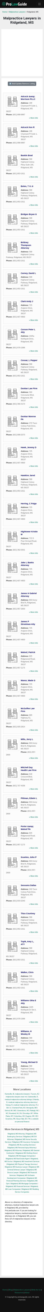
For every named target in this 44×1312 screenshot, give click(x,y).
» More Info (33, 118)
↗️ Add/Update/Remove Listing (22, 84)
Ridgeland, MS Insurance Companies (25, 1142)
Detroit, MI (8, 1111)
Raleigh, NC (34, 1111)
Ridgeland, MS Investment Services (26, 1161)
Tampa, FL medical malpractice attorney (20, 1105)
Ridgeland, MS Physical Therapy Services (22, 1164)
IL (10, 1108)
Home (4, 12)
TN (29, 1119)
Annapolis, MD (32, 1108)
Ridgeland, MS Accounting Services (22, 1145)
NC (7, 1113)
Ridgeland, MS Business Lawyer (16, 1167)
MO (15, 1111)
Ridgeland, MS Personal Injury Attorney (21, 1148)
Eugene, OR (30, 1116)
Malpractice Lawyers (17, 12)
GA (7, 1108)
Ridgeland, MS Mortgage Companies (21, 1156)
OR (36, 1116)
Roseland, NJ (14, 1113)
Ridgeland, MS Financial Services (18, 1186)
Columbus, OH (19, 1116)
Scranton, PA (10, 1119)
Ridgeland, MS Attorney (16, 1134)
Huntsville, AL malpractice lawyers (17, 1094)
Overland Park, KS (18, 1108)
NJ (21, 1113)
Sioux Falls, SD (21, 1119)
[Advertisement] (22, 52)
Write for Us (36, 1290)
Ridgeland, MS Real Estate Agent (18, 1159)
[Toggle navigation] (39, 4)
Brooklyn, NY (28, 1113)
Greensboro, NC (23, 1111)
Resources (19, 1293)
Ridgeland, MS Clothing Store (26, 1153)
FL (37, 1105)
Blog (10, 1290)
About (27, 1293)
